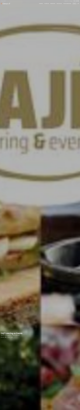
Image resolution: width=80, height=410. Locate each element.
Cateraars (41, 3)
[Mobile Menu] (78, 3)
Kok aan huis (59, 3)
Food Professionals (67, 3)
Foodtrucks (46, 3)
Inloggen (71, 1)
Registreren (66, 1)
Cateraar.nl (5, 4)
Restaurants (52, 3)
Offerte (74, 3)
